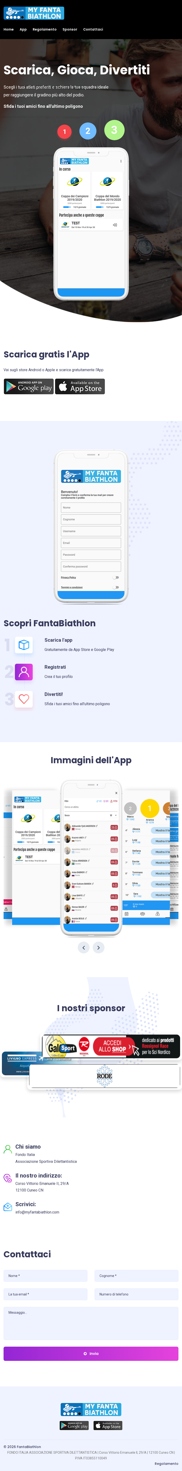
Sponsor (70, 29)
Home (9, 29)
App (23, 29)
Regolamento (45, 29)
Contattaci (93, 29)
